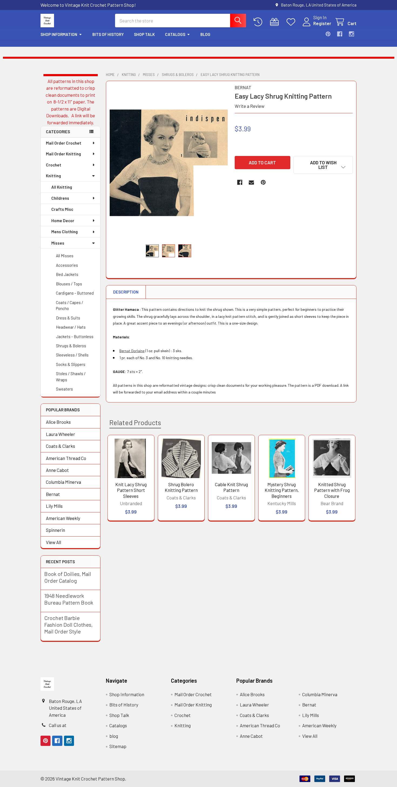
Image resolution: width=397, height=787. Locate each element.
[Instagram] (351, 34)
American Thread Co (66, 458)
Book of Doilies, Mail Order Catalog (67, 577)
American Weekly (63, 518)
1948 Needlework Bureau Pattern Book (68, 599)
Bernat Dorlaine (131, 350)
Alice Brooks (58, 422)
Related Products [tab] (135, 422)
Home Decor (62, 220)
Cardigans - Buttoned (75, 293)
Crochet (53, 164)
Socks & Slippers (70, 364)
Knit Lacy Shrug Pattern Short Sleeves (131, 490)
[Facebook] (340, 34)
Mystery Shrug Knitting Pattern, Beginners (282, 490)
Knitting (53, 175)
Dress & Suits (68, 317)
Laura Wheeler (60, 434)
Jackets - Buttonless (74, 336)
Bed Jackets (67, 274)
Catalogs (175, 34)
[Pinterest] (328, 34)
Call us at (57, 725)
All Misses (64, 255)
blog (205, 34)
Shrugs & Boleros (71, 345)
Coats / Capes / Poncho (69, 305)
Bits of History (108, 34)
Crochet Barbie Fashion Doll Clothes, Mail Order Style (68, 625)
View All (53, 542)
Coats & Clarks (60, 446)
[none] (169, 163)
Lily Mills (54, 506)
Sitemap (117, 746)
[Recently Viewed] (259, 22)
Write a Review (249, 106)
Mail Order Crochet (63, 143)
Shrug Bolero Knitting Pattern (181, 487)
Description (126, 291)
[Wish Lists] (292, 22)
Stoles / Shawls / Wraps (71, 376)
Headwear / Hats (71, 327)
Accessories (67, 265)
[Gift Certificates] (275, 22)
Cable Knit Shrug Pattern (231, 487)
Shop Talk (144, 34)
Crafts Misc (62, 209)
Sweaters (64, 388)
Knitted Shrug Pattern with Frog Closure (332, 490)
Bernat (53, 494)
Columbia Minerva (63, 482)
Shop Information (59, 34)
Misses (57, 243)
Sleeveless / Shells (72, 354)
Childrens (60, 198)
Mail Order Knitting (63, 153)
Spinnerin (55, 530)
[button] (323, 165)
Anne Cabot (57, 470)
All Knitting (61, 187)
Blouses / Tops (69, 283)
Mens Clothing (64, 231)
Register (322, 23)
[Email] (251, 182)
